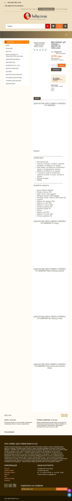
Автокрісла (10, 62)
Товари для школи (13, 80)
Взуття (8, 51)
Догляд (9, 71)
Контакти (7, 480)
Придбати (56, 69)
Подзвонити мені (47, 9)
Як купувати (61, 53)
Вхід (56, 9)
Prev (62, 415)
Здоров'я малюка (13, 59)
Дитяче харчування (14, 74)
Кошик (61, 65)
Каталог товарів (9, 470)
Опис (37, 98)
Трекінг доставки (9, 478)
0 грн (59, 26)
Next (66, 415)
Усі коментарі (9, 432)
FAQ (5, 476)
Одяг (8, 45)
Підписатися (61, 489)
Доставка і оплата (9, 472)
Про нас (6, 468)
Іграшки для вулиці (14, 77)
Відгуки (6, 474)
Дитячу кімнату (12, 68)
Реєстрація (63, 9)
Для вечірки (10, 84)
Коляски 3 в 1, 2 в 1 (13, 65)
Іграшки (9, 48)
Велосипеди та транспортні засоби (14, 55)
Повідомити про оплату (29, 9)
